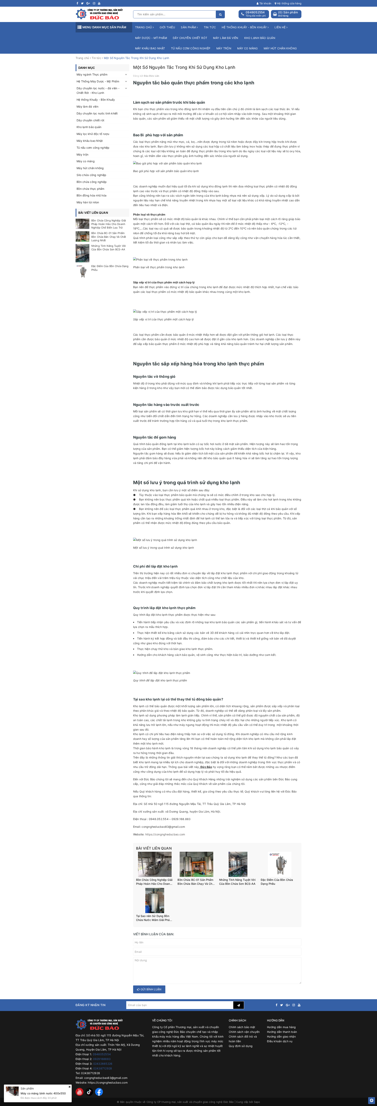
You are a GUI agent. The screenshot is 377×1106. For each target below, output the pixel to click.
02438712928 (102, 1068)
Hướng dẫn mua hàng (281, 1027)
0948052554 (255, 12)
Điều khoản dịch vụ (280, 1041)
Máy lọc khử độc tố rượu (93, 133)
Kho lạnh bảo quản (259, 38)
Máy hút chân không (280, 48)
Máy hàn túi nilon (88, 202)
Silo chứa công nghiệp (91, 175)
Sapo (257, 1101)
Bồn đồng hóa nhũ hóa (91, 195)
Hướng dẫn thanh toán (282, 1031)
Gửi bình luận (150, 989)
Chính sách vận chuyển (244, 1031)
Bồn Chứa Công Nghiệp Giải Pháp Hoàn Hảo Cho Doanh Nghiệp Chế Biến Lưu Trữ (154, 882)
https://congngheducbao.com (108, 1082)
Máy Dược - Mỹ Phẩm (151, 38)
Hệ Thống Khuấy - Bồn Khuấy (244, 27)
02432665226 (103, 1063)
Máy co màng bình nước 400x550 (43, 1093)
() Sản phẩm (288, 13)
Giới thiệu (167, 27)
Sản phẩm (189, 27)
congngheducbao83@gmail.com (106, 1077)
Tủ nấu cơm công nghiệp (190, 48)
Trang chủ (144, 27)
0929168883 (102, 1059)
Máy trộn (223, 48)
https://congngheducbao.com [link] (165, 834)
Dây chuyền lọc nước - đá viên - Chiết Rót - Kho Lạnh (98, 91)
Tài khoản (265, 3)
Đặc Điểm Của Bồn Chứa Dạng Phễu (277, 881)
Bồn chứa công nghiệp (92, 181)
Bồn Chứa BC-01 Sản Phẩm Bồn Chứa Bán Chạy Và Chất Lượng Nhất (196, 882)
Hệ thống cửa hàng (288, 3)
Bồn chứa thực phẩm (90, 188)
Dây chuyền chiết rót (190, 38)
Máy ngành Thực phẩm (92, 74)
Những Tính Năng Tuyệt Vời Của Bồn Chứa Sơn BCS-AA (237, 881)
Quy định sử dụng (241, 1046)
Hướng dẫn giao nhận (281, 1036)
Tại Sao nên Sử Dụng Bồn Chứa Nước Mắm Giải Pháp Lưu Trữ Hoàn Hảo (154, 918)
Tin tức (210, 27)
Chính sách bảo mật (242, 1027)
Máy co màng (247, 48)
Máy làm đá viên (225, 38)
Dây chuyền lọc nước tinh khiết (97, 113)
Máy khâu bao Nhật (150, 48)
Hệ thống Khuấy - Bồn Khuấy (96, 99)
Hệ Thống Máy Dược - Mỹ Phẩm (98, 81)
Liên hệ (280, 27)
